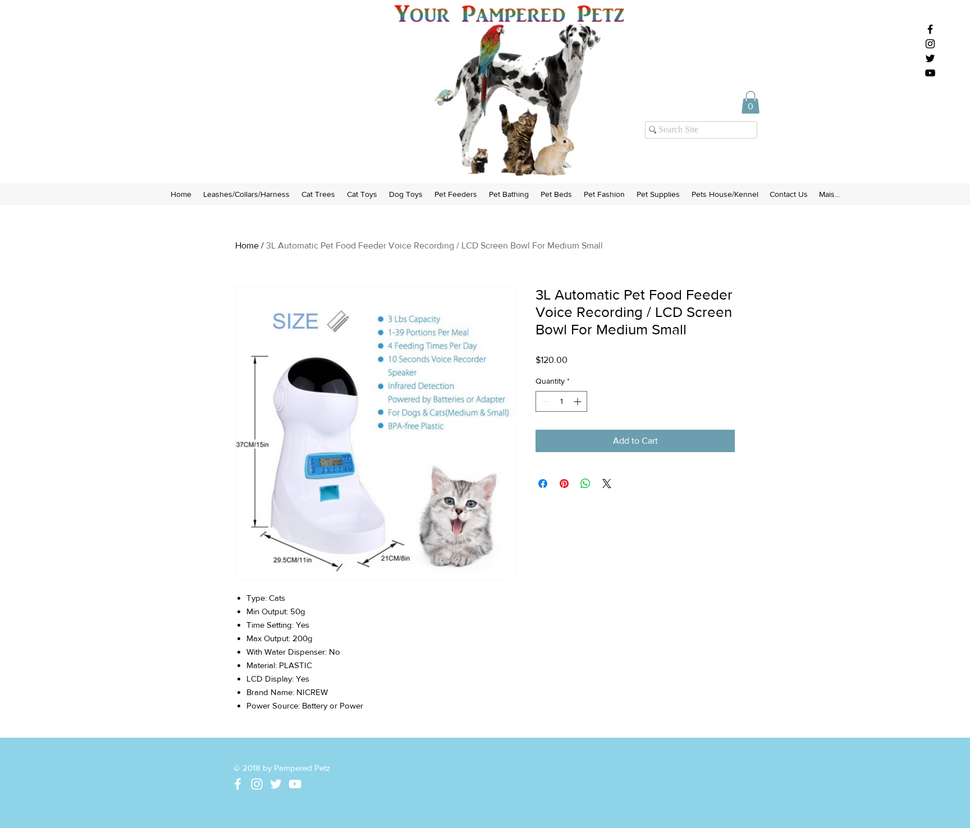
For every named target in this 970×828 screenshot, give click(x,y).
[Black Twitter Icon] (930, 58)
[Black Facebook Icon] (930, 29)
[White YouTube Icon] (295, 784)
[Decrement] (544, 401)
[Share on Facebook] (543, 483)
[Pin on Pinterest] (564, 483)
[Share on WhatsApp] (585, 483)
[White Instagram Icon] (256, 784)
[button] (750, 102)
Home (247, 245)
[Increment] (578, 401)
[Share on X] (607, 483)
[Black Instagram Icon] (930, 44)
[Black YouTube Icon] (930, 73)
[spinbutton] (561, 401)
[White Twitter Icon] (275, 784)
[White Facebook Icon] (237, 784)
